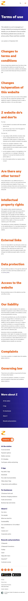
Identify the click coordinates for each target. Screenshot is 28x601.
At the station (6, 401)
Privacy (2, 579)
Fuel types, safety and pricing (9, 462)
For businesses (7, 411)
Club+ (3, 552)
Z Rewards (4, 543)
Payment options (6, 453)
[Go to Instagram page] (8, 570)
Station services (5, 456)
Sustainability (5, 521)
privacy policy (6, 272)
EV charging (4, 459)
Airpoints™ (4, 559)
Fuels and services (6, 499)
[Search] (20, 3)
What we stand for (6, 518)
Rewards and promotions (9, 421)
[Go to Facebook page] (5, 570)
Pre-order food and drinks (8, 478)
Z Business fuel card (7, 493)
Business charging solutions (9, 496)
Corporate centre (6, 534)
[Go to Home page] (3, 433)
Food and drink (5, 449)
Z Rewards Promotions (7, 546)
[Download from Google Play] (6, 574)
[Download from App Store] (16, 574)
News (2, 527)
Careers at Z (4, 531)
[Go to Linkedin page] (12, 570)
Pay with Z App (5, 471)
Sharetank (4, 474)
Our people (4, 515)
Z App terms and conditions (9, 484)
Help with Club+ (5, 556)
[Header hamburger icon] (25, 3)
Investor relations (4, 589)
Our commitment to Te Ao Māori (10, 524)
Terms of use (3, 582)
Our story (4, 512)
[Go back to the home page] (3, 3)
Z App (4, 406)
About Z (5, 416)
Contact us (6, 439)
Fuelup (3, 549)
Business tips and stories (8, 503)
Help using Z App (6, 481)
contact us (6, 358)
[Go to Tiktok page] (2, 570)
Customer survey (6, 562)
